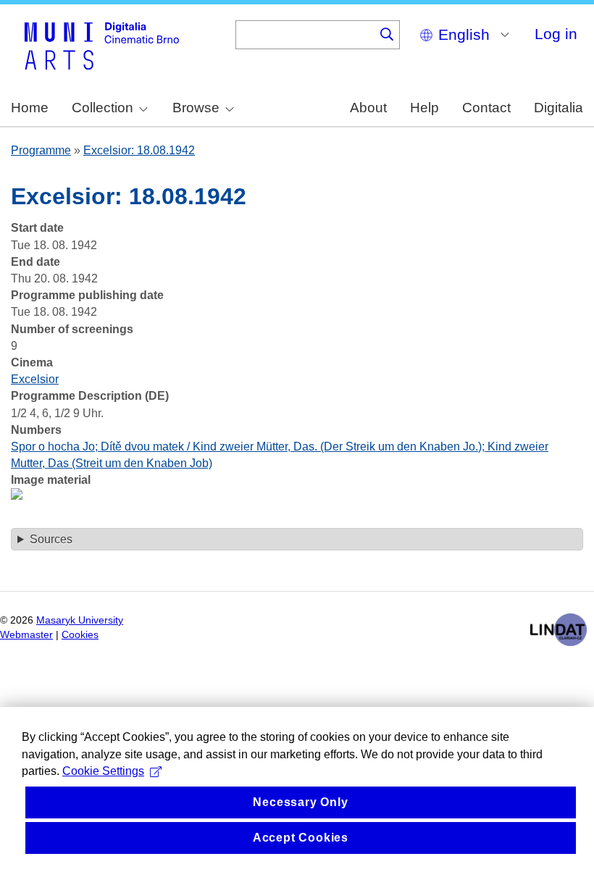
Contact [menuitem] (486, 107)
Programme (41, 150)
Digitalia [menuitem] (558, 107)
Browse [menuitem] (195, 107)
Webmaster (26, 634)
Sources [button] (51, 539)
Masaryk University (79, 620)
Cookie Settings (103, 771)
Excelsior (35, 379)
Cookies (80, 634)
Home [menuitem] (30, 107)
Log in (556, 33)
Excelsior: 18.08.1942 (139, 150)
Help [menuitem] (424, 107)
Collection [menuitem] (102, 107)
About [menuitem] (368, 107)
